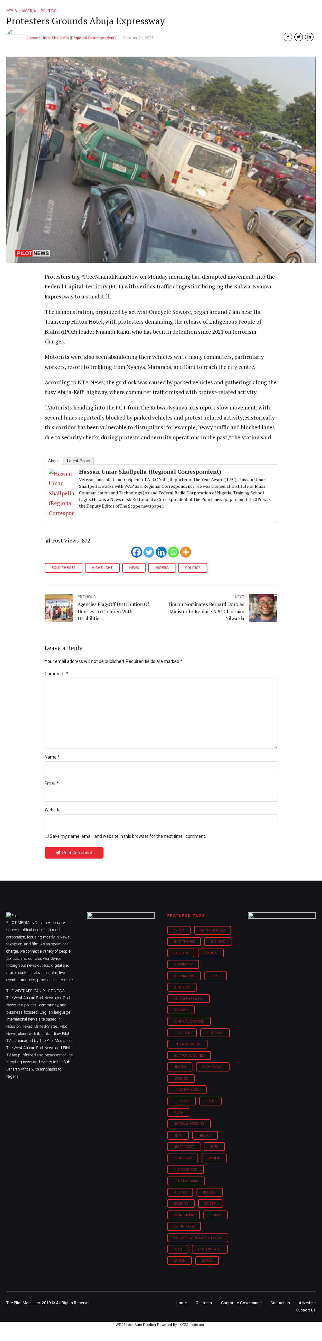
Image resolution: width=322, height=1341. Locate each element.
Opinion (214, 1158)
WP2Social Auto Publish (136, 1325)
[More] (185, 552)
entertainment (187, 1044)
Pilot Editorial (186, 1181)
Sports (215, 1215)
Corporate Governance (241, 1302)
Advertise (307, 1302)
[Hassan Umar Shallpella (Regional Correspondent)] (61, 513)
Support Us (306, 1310)
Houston (181, 1078)
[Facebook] (136, 552)
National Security (189, 1124)
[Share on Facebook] (288, 37)
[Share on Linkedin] (309, 37)
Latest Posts (78, 461)
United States (209, 1249)
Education (182, 1033)
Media (178, 1112)
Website (53, 809)
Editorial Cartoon (189, 1021)
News (134, 568)
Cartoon (181, 953)
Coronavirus (184, 976)
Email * (52, 783)
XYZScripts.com (193, 1325)
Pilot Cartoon (185, 1169)
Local (210, 1101)
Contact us (280, 1302)
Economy (181, 1010)
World (207, 1260)
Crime (215, 976)
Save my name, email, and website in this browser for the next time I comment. (128, 836)
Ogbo (214, 1147)
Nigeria (162, 568)
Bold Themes (63, 568)
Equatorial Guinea (189, 1055)
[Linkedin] (161, 552)
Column (210, 953)
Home (181, 1302)
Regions (209, 1192)
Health (180, 1067)
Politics (192, 568)
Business (218, 941)
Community (183, 964)
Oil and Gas (183, 1158)
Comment (56, 673)
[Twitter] (148, 552)
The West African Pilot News (198, 1238)
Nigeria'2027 (184, 1147)
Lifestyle (182, 1101)
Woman (180, 1260)
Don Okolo (182, 987)
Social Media (184, 1215)
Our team (204, 1302)
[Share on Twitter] (298, 37)
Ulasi (178, 1249)
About (53, 461)
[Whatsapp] (173, 552)
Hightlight (102, 568)
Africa (179, 930)
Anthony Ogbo (212, 930)
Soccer (210, 1203)
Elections (215, 1033)
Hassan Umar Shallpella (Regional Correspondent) (71, 38)
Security (181, 1203)
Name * (52, 757)
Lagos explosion (187, 1090)
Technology (184, 1226)
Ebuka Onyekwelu (188, 998)
